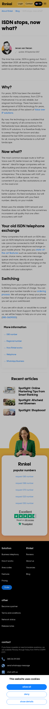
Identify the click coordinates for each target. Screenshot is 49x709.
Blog (18, 11)
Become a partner (10, 606)
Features (5, 574)
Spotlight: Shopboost (32, 410)
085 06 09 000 (13, 659)
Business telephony (10, 555)
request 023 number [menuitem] (24, 497)
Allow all (26, 687)
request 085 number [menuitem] (24, 477)
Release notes (8, 626)
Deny (26, 694)
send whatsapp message (18, 666)
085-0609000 (9, 317)
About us (30, 561)
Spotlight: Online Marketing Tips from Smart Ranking (32, 391)
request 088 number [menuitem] (24, 483)
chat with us (12, 672)
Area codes (7, 568)
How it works (7, 561)
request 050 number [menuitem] (25, 503)
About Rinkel (7, 11)
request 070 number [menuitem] (24, 490)
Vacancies (30, 568)
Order (6, 587)
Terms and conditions (11, 613)
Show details (26, 702)
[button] (38, 4)
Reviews (30, 555)
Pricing (5, 581)
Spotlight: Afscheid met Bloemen (31, 402)
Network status (8, 620)
